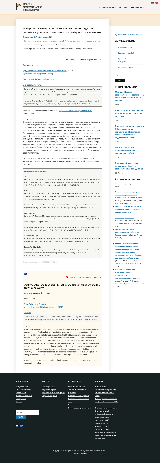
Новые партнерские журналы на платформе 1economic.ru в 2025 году (129, 113)
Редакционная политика (76, 387)
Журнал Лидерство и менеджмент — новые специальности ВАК (125, 150)
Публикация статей (124, 47)
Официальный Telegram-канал (130, 35)
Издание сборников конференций (53, 393)
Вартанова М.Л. (30, 37)
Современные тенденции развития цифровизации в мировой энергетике (129, 195)
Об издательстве (106, 7)
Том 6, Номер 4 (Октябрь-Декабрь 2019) (40, 79)
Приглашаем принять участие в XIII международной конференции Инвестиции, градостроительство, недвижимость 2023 (129, 132)
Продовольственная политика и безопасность (45, 71)
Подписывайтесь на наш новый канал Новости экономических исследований (129, 166)
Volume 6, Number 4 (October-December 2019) (43, 307)
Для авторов (136, 7)
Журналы (123, 7)
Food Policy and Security (35, 304)
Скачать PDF (73, 60)
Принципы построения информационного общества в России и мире (128, 232)
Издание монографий (125, 53)
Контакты (19, 405)
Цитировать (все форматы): (35, 171)
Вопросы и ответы (74, 405)
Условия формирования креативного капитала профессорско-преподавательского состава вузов (127, 275)
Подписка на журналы (125, 67)
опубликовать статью (30, 74)
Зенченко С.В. (45, 37)
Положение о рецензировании (78, 396)
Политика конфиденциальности (79, 408)
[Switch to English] (157, 2)
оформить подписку (46, 74)
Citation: (27, 313)
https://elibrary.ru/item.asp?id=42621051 (75, 111)
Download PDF (74, 277)
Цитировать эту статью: (33, 85)
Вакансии (19, 402)
